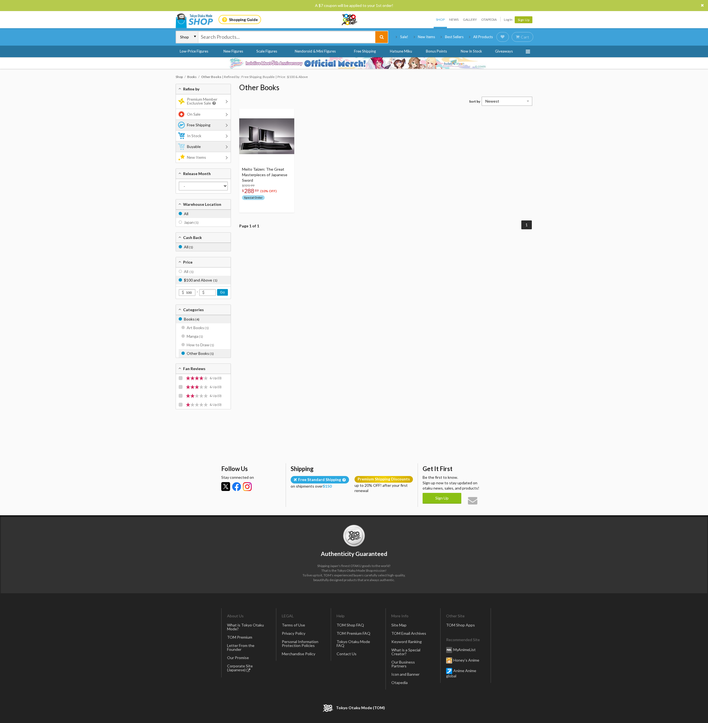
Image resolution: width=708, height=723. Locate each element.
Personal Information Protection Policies (300, 643)
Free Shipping (365, 51)
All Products (483, 37)
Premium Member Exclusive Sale (202, 101)
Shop (440, 19)
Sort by (474, 101)
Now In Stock (471, 51)
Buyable (194, 146)
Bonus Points (436, 51)
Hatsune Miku (401, 51)
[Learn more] (213, 103)
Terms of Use (293, 625)
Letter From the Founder (240, 647)
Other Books (259, 87)
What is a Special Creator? (405, 651)
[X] (225, 486)
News (454, 19)
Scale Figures (266, 51)
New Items (426, 37)
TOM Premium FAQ (353, 633)
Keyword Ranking (406, 641)
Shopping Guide (243, 19)
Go (222, 292)
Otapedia (489, 19)
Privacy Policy (293, 633)
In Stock (194, 135)
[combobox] (286, 37)
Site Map (399, 625)
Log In (508, 19)
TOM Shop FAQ (350, 625)
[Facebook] (236, 486)
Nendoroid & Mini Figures (315, 51)
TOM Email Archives (408, 633)
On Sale (194, 114)
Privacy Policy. (339, 706)
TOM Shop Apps (460, 625)
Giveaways (504, 51)
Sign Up (524, 20)
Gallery (470, 19)
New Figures (233, 51)
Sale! (404, 37)
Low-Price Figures (194, 51)
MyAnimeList (464, 649)
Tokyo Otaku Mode (350, 19)
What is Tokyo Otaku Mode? (245, 627)
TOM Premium (239, 637)
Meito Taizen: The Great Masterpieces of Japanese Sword (264, 175)
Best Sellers (454, 37)
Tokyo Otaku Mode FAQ (353, 643)
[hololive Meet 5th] (354, 63)
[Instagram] (247, 486)
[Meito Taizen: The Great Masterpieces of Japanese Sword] (266, 136)
